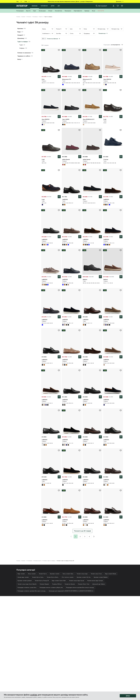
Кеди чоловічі (21, 573)
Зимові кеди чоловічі (23, 577)
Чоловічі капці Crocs (96, 573)
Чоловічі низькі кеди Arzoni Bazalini (27, 584)
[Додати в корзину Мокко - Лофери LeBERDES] (59, 276)
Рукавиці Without (57, 584)
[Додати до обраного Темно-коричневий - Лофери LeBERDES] (79, 210)
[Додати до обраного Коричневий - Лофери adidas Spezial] (100, 130)
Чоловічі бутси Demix (52, 577)
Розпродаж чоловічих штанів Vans (26, 587)
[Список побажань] (117, 5)
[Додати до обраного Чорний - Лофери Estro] (100, 170)
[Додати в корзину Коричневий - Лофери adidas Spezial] (100, 156)
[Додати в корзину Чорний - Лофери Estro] (100, 196)
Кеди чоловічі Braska (110, 573)
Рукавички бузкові (70, 584)
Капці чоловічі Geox (68, 573)
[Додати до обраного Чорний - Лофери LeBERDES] (58, 210)
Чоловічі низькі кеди (82, 573)
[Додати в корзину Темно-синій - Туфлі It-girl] (59, 156)
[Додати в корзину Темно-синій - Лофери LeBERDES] (79, 316)
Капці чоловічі (32, 573)
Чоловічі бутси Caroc (38, 577)
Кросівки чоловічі (54, 573)
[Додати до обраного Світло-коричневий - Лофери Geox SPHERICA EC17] (100, 90)
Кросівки (20, 28)
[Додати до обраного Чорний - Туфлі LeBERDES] (79, 170)
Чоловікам (35, 16)
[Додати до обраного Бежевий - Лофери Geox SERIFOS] (120, 50)
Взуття (41, 16)
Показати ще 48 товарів (82, 531)
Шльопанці (20, 38)
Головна (18, 16)
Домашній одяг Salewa (98, 584)
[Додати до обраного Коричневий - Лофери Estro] (58, 50)
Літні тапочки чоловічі (68, 577)
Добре (128, 695)
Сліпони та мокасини (24, 52)
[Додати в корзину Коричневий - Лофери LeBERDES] (120, 196)
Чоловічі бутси (43, 573)
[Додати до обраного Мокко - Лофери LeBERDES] (58, 250)
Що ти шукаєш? (102, 5)
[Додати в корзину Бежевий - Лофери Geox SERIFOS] (120, 76)
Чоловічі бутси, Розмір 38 (42, 580)
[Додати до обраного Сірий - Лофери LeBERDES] (58, 410)
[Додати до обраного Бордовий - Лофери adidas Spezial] (79, 130)
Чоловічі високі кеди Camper (95, 580)
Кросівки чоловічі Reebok (101, 577)
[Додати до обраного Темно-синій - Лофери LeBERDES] (79, 290)
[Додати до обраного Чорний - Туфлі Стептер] (120, 130)
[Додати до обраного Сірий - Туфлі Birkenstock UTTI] (100, 50)
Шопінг (23, 16)
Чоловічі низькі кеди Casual (76, 580)
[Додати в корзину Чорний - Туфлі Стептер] (120, 156)
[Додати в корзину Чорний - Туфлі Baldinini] (100, 276)
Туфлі (21, 45)
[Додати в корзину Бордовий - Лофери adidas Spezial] (79, 156)
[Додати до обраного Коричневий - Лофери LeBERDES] (120, 170)
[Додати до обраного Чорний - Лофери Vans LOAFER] (79, 90)
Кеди (19, 31)
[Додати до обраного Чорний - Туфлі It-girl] (120, 90)
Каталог (29, 16)
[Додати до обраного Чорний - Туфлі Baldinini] (100, 250)
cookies (33, 695)
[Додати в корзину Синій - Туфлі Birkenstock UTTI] (79, 76)
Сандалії (20, 35)
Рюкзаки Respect (44, 584)
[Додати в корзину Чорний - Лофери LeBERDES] (59, 236)
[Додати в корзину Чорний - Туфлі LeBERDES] (79, 196)
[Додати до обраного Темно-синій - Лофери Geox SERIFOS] (58, 90)
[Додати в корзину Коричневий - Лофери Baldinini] (120, 276)
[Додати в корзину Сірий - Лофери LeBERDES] (59, 436)
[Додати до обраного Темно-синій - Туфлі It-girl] (58, 130)
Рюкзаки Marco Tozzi (83, 584)
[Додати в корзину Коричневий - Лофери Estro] (59, 76)
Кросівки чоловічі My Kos (84, 577)
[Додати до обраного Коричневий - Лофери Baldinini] (120, 250)
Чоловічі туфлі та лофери (49, 560)
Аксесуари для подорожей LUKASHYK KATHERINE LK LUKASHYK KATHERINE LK (71, 590)
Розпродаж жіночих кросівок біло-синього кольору (80, 587)
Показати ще (102, 33)
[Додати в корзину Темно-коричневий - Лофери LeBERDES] (79, 236)
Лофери (21, 48)
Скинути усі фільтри (52, 38)
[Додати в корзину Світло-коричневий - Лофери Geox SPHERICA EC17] (100, 116)
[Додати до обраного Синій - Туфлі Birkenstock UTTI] (79, 50)
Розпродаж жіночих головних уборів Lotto (51, 587)
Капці (19, 59)
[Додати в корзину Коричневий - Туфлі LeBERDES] (100, 316)
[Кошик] (122, 5)
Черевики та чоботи (23, 56)
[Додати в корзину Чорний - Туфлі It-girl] (120, 116)
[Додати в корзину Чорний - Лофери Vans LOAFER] (79, 116)
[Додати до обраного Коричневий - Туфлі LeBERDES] (100, 290)
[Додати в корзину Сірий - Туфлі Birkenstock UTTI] (100, 76)
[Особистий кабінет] (113, 5)
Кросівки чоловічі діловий (24, 580)
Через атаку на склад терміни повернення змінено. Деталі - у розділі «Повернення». (70, 1)
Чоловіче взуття (37, 560)
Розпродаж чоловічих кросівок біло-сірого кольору (31, 590)
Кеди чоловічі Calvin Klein (59, 580)
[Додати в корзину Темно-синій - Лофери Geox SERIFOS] (59, 116)
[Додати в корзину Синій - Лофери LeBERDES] (120, 236)
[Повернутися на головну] (21, 6)
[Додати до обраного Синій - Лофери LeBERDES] (120, 210)
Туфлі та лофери (22, 41)
